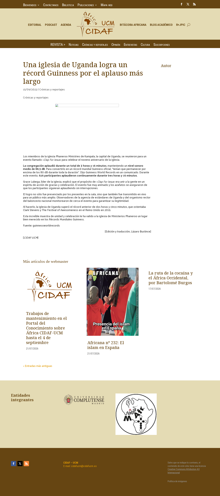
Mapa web (106, 5)
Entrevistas (130, 45)
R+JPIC (180, 25)
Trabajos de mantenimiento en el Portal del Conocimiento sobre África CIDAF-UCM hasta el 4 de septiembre (46, 328)
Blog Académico (161, 25)
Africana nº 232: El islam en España (105, 345)
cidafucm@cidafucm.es (84, 466)
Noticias (74, 45)
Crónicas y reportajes (95, 45)
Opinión (115, 45)
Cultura (145, 45)
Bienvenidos (29, 5)
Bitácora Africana (133, 25)
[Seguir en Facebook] (181, 4)
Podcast (51, 25)
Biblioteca (68, 5)
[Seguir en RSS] (194, 4)
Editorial (34, 25)
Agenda (66, 25)
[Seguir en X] (188, 4)
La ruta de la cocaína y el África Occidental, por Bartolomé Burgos (170, 278)
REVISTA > (57, 45)
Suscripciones (161, 45)
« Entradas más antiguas (37, 365)
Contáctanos (50, 5)
